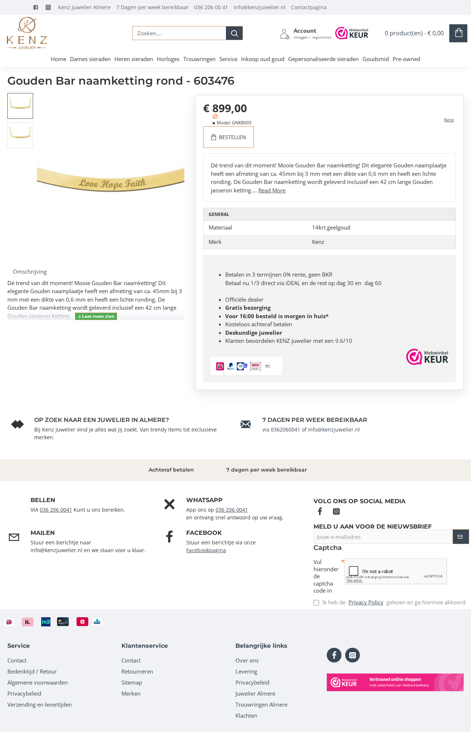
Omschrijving (30, 271)
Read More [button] (272, 190)
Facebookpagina (206, 550)
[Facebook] (37, 7)
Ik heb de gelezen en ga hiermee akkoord (393, 602)
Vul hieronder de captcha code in (326, 576)
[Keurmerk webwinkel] (395, 682)
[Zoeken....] (234, 33)
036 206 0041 (56, 509)
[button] (22, 98)
